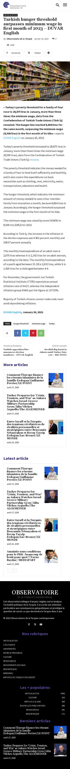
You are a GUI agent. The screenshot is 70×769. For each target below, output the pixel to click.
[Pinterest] (33, 333)
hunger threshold (20, 323)
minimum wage (38, 323)
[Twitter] (25, 333)
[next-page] (14, 570)
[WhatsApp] (41, 333)
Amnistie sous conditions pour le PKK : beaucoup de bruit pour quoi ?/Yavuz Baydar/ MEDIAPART (24, 556)
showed (34, 159)
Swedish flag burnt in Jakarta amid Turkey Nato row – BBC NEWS (53, 352)
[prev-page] (9, 570)
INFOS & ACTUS (10, 15)
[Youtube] (41, 624)
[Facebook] (17, 333)
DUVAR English (12, 138)
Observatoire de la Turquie (19, 38)
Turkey (52, 323)
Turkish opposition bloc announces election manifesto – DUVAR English (18, 352)
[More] (48, 53)
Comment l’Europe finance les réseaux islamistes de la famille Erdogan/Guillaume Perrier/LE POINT (25, 379)
